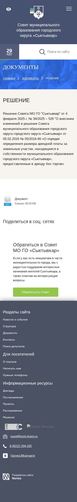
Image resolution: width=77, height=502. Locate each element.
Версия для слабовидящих (8, 9)
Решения (9, 417)
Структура (9, 326)
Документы (10, 332)
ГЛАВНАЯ (9, 78)
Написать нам (12, 368)
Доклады (8, 390)
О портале (10, 361)
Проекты (8, 403)
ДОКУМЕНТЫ (30, 78)
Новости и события (15, 319)
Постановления (13, 397)
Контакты (9, 339)
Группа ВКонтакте (23, 455)
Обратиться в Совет (36, 292)
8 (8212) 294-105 (21, 446)
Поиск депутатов (13, 346)
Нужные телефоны (15, 375)
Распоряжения (12, 410)
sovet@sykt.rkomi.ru (24, 436)
